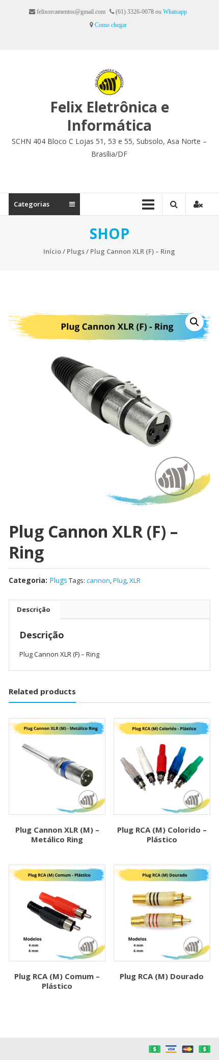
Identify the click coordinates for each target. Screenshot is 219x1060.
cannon (98, 580)
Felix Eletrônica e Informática (109, 116)
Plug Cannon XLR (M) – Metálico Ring (57, 835)
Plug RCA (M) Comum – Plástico (57, 981)
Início (52, 251)
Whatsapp (175, 12)
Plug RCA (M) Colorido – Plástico (162, 835)
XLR (135, 580)
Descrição (33, 609)
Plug (119, 580)
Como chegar (111, 25)
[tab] (34, 609)
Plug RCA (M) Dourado (162, 976)
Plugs (76, 251)
